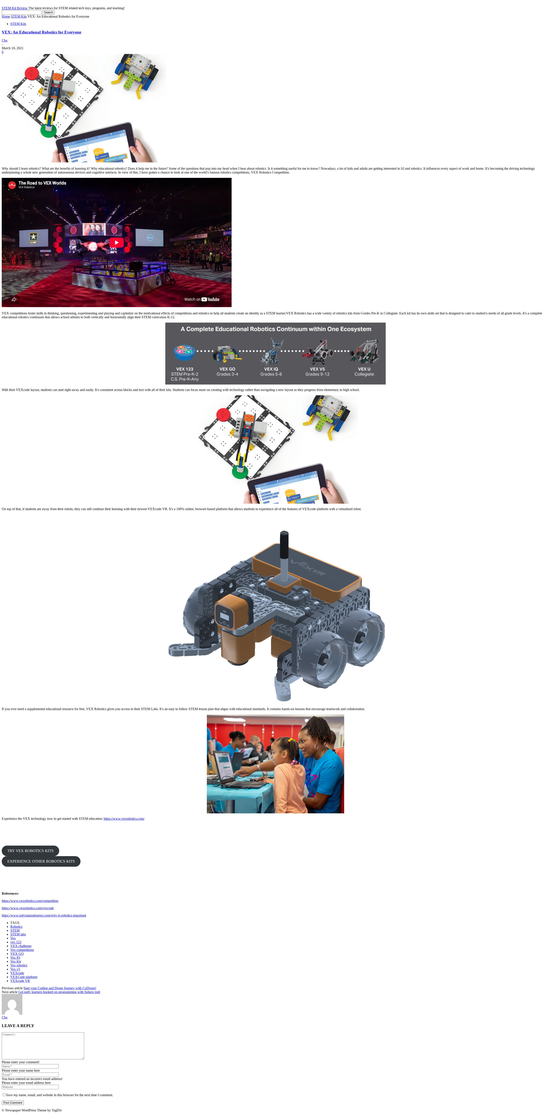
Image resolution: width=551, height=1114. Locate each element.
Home (6, 16)
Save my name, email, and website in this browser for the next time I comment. (59, 1095)
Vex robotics (18, 965)
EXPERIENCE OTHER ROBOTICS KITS (41, 861)
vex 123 (15, 942)
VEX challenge (20, 946)
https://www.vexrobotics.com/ (124, 818)
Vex (13, 938)
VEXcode (17, 973)
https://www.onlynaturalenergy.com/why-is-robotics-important (44, 915)
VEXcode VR (20, 981)
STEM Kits (19, 16)
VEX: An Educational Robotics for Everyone (41, 32)
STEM (15, 930)
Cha (4, 40)
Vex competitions (22, 950)
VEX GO (17, 954)
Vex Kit (15, 961)
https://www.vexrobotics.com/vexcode (28, 908)
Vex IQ (15, 957)
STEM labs (18, 934)
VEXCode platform (23, 977)
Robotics (16, 926)
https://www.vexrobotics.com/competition (30, 901)
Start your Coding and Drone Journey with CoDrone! (59, 988)
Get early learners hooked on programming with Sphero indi (59, 992)
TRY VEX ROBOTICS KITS (30, 851)
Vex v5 (15, 969)
